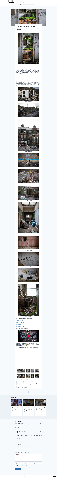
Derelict (18, 383)
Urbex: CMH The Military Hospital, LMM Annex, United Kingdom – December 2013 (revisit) (35, 392)
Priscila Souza (20, 423)
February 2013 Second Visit (20, 322)
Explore (24, 383)
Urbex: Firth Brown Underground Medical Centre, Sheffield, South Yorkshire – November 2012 (28, 409)
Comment (17, 454)
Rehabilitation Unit (38, 384)
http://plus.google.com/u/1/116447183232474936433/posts (27, 352)
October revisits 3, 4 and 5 (20, 326)
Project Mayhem (28, 384)
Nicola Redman (20, 443)
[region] (28, 476)
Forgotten (27, 383)
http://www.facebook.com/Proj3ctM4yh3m (25, 350)
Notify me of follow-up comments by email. (22, 465)
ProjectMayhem (33, 384)
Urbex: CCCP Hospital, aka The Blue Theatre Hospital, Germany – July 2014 (40, 408)
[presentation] (16, 402)
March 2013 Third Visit (19, 324)
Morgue (36, 383)
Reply (40, 423)
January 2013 (18, 70)
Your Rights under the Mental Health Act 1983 (22, 387)
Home (9, 4)
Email (26, 463)
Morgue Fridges (18, 384)
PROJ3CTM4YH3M (19, 31)
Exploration (21, 383)
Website (35, 463)
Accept (54, 476)
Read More (28, 476)
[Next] (44, 407)
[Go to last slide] (12, 407)
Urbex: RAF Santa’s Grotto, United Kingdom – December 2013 (21, 392)
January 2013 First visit (19, 320)
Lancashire (33, 383)
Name (17, 463)
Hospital (30, 383)
